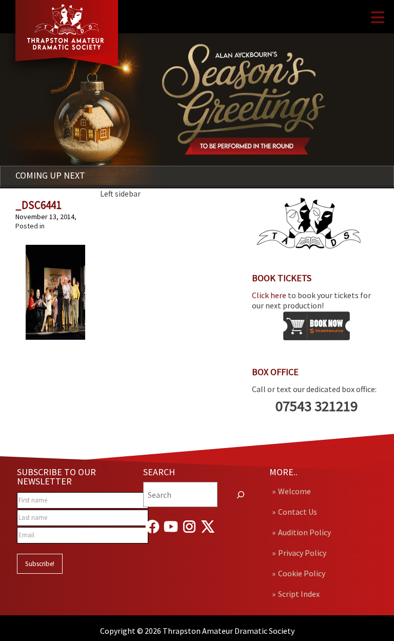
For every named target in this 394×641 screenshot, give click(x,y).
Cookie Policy (301, 573)
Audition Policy (304, 532)
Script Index (299, 594)
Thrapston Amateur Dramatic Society (228, 631)
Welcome (294, 491)
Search (159, 472)
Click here (269, 295)
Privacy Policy (302, 553)
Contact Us (297, 512)
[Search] (241, 494)
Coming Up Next (50, 175)
